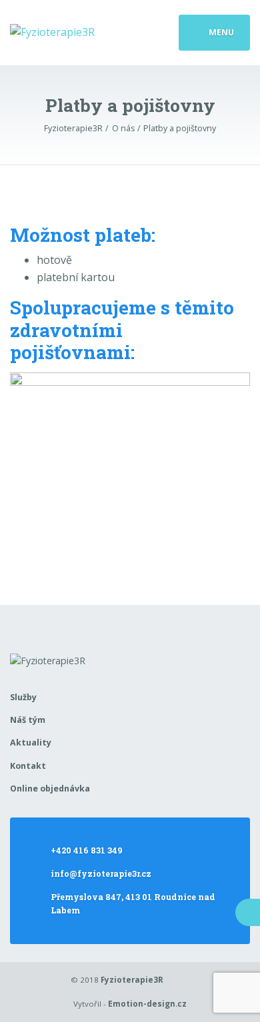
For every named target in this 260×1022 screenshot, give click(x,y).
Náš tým (27, 720)
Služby (23, 697)
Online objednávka (50, 788)
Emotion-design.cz (147, 1004)
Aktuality (30, 742)
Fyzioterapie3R (132, 980)
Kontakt (28, 765)
